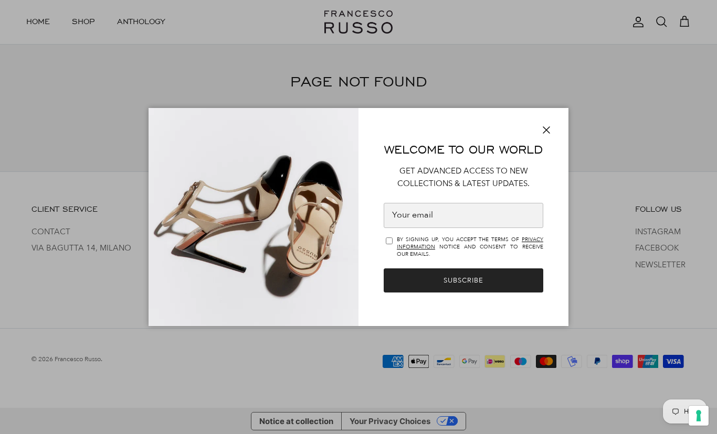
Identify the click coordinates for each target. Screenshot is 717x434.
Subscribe (463, 280)
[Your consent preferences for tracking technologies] (699, 416)
